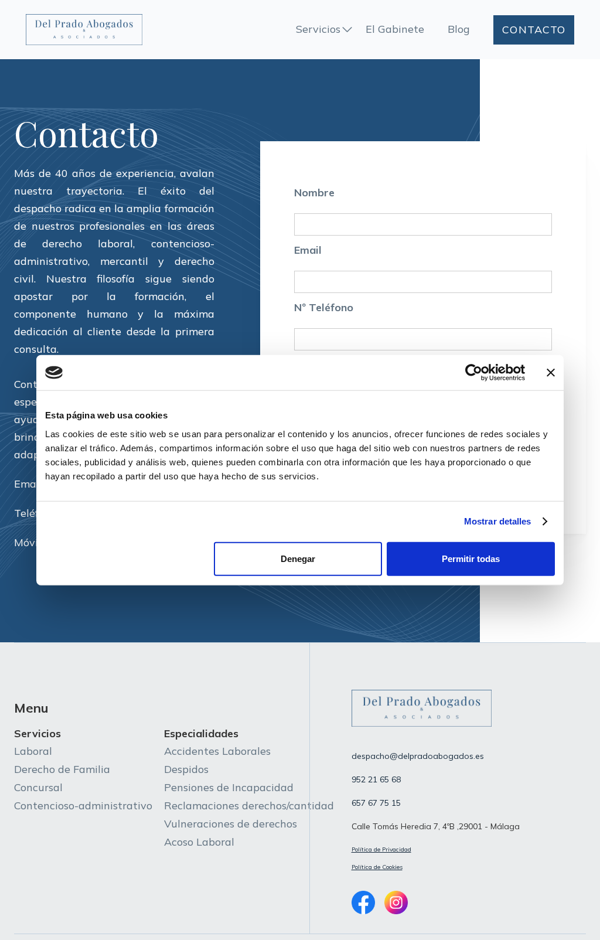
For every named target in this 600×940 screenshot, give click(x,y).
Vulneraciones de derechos (230, 823)
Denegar (298, 558)
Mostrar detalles (497, 521)
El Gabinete (395, 29)
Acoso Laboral (199, 842)
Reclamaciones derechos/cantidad (249, 805)
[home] (84, 29)
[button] (325, 30)
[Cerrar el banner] (551, 373)
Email (308, 250)
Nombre (314, 192)
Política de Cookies (377, 867)
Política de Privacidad (381, 849)
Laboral (33, 751)
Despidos (186, 769)
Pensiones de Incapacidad (229, 787)
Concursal (38, 787)
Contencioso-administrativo (83, 805)
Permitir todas (471, 558)
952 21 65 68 (376, 779)
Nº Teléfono (323, 307)
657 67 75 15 (376, 803)
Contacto (533, 29)
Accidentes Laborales (217, 751)
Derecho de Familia (62, 769)
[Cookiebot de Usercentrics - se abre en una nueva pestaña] (473, 373)
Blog (459, 29)
